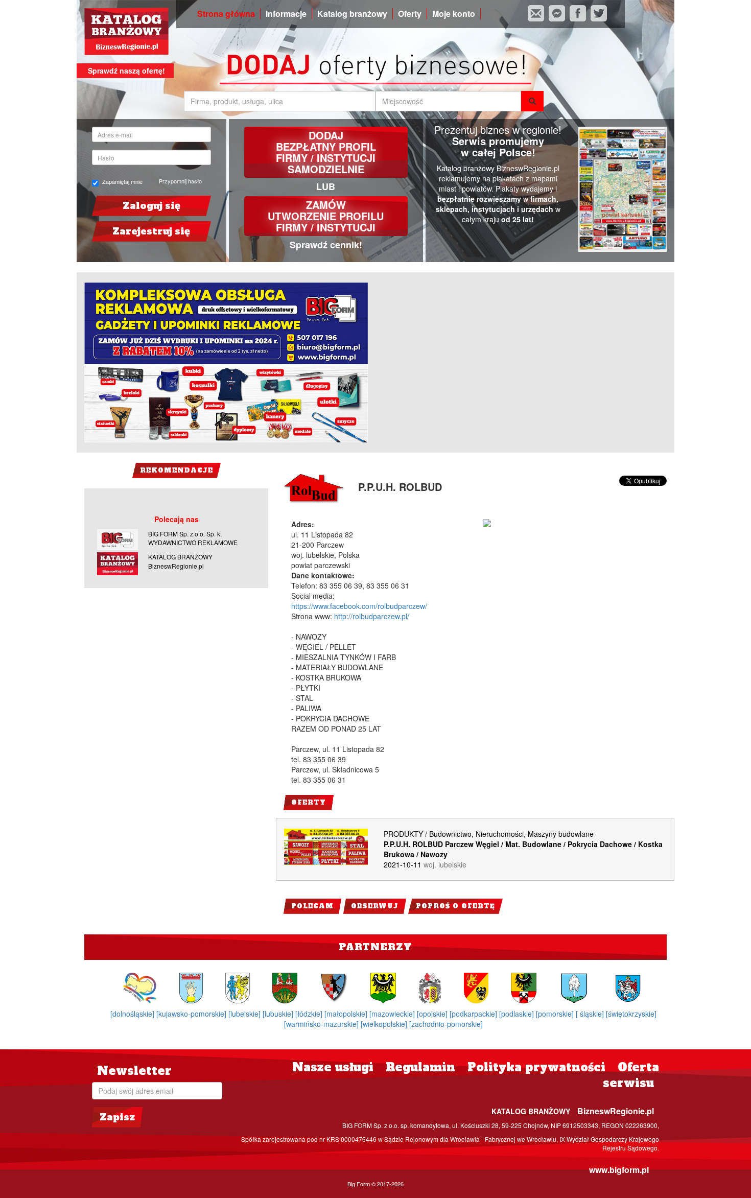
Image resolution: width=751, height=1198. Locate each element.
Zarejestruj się (151, 231)
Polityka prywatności (536, 1067)
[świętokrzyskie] (631, 1013)
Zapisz (117, 1117)
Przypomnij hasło (180, 181)
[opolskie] (433, 1013)
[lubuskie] (279, 1013)
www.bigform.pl (619, 1170)
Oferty (409, 13)
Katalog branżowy (352, 13)
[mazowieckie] (393, 1013)
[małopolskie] (346, 1013)
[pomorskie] (556, 1013)
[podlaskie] (517, 1013)
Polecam (312, 906)
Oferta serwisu (631, 1075)
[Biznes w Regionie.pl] (126, 31)
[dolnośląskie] (133, 1013)
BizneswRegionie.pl (615, 1111)
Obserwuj (374, 906)
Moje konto (453, 13)
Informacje (286, 13)
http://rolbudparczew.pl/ (371, 616)
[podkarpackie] (474, 1013)
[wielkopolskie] (385, 1024)
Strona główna (226, 13)
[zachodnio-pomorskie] (446, 1024)
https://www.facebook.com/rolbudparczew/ (359, 606)
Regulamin (420, 1067)
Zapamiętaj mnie (122, 181)
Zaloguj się (151, 205)
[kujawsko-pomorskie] (192, 1013)
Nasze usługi (332, 1067)
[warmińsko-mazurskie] (322, 1024)
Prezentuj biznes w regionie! (497, 129)
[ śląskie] (591, 1013)
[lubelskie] (245, 1013)
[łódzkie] (309, 1013)
